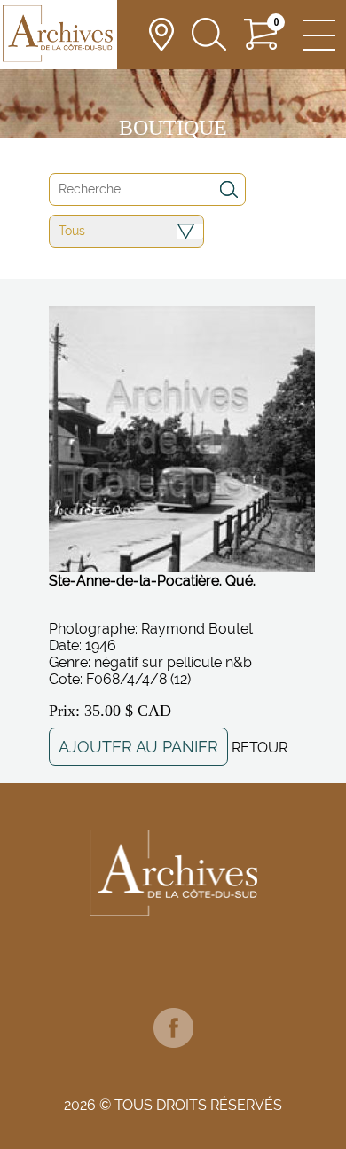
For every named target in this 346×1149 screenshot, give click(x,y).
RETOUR (259, 747)
